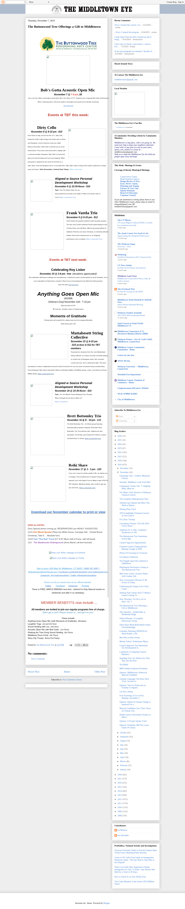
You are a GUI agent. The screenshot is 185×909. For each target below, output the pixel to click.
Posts (120, 416)
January (123, 770)
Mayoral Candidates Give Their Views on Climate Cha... (135, 709)
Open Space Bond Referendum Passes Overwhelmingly (135, 626)
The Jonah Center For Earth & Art (133, 233)
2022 (120, 452)
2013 (120, 795)
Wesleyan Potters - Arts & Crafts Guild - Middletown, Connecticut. (135, 340)
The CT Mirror (124, 220)
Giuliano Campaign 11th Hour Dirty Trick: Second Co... (134, 680)
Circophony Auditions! (129, 557)
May (122, 753)
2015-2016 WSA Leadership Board (131, 315)
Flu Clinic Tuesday (127, 519)
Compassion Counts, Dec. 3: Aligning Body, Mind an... (135, 487)
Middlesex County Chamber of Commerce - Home (131, 381)
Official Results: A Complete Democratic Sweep (131, 619)
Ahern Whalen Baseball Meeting (130, 305)
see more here (73, 284)
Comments (122, 421)
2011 (120, 803)
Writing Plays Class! (128, 509)
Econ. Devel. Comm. (129, 184)
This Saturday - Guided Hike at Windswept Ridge (132, 613)
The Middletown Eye (121, 127)
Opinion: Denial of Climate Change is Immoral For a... (135, 703)
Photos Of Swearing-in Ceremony (133, 553)
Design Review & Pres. (130, 181)
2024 (120, 444)
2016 (120, 783)
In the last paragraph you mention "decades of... (134, 51)
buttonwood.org (100, 572)
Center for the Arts (126, 355)
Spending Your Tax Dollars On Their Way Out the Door (135, 659)
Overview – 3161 (124, 246)
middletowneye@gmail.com (125, 79)
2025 (120, 440)
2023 (120, 448)
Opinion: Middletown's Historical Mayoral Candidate (133, 674)
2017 (120, 779)
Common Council (128, 195)
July (122, 745)
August (123, 741)
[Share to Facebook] (84, 645)
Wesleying (122, 255)
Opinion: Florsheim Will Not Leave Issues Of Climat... (134, 726)
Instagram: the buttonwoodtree (55, 575)
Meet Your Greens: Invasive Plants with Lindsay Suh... (134, 575)
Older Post (100, 671)
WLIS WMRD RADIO (127, 394)
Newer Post (33, 671)
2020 (120, 460)
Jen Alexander (123, 835)
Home (67, 671)
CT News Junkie (125, 265)
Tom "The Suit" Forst (44, 539)
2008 (120, 816)
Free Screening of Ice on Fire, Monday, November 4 (132, 697)
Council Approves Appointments (133, 543)
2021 (120, 456)
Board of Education (128, 193)
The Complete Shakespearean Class (134, 499)
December (124, 468)
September (124, 737)
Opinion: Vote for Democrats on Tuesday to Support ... (133, 686)
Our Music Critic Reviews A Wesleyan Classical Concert (135, 493)
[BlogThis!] (78, 645)
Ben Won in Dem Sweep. (130, 637)
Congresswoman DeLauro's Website (133, 388)
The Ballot (124, 665)
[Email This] (76, 645)
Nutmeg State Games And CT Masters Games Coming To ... (135, 594)
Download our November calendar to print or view (68, 512)
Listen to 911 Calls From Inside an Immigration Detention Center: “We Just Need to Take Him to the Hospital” (134, 860)
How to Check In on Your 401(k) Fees (130, 877)
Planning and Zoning (129, 186)
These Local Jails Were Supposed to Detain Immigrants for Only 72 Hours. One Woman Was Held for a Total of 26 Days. (134, 869)
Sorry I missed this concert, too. (127, 25)
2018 (120, 775)
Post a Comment (38, 659)
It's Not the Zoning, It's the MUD (130, 291)
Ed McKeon (122, 830)
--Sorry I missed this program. (126, 32)
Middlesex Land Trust (127, 276)
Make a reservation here (68, 197)
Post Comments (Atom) (72, 680)
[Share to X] (81, 645)
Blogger (106, 903)
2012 (120, 799)
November (124, 472)
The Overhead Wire (126, 289)
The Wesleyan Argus (126, 244)
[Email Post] (71, 645)
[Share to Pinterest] (87, 645)
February (124, 765)
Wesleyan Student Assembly (130, 313)
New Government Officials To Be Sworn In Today (133, 581)
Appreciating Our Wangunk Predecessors (133, 236)
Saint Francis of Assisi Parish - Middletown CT (131, 324)
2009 (120, 811)
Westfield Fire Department (129, 374)
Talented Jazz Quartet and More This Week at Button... (135, 504)
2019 (120, 465)
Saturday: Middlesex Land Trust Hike (135, 482)
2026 (120, 436)
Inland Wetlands (127, 191)
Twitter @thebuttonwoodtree (83, 575)
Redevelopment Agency (129, 179)
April (122, 757)
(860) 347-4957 (91, 568)
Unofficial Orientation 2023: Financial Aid (134, 257)
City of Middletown (126, 399)
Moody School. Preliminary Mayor (134, 641)
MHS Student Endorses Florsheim (133, 668)
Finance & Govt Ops (129, 188)
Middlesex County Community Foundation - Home (131, 348)
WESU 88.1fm (124, 361)
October (123, 733)
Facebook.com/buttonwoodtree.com (75, 572)
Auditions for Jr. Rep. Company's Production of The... (133, 531)
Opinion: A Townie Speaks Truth (133, 721)
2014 (120, 791)
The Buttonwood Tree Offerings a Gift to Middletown (133, 607)
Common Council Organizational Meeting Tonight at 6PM (133, 548)
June (122, 749)
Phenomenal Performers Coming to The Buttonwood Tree (134, 568)
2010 (120, 807)
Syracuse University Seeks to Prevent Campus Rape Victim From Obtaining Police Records (135, 851)
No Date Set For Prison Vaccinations (132, 268)
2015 (120, 787)
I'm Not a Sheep (126, 692)
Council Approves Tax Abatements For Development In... (134, 646)
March (123, 761)
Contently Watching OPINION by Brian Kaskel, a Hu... (133, 632)
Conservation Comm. (129, 177)
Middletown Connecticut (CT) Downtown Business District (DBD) (133, 332)
